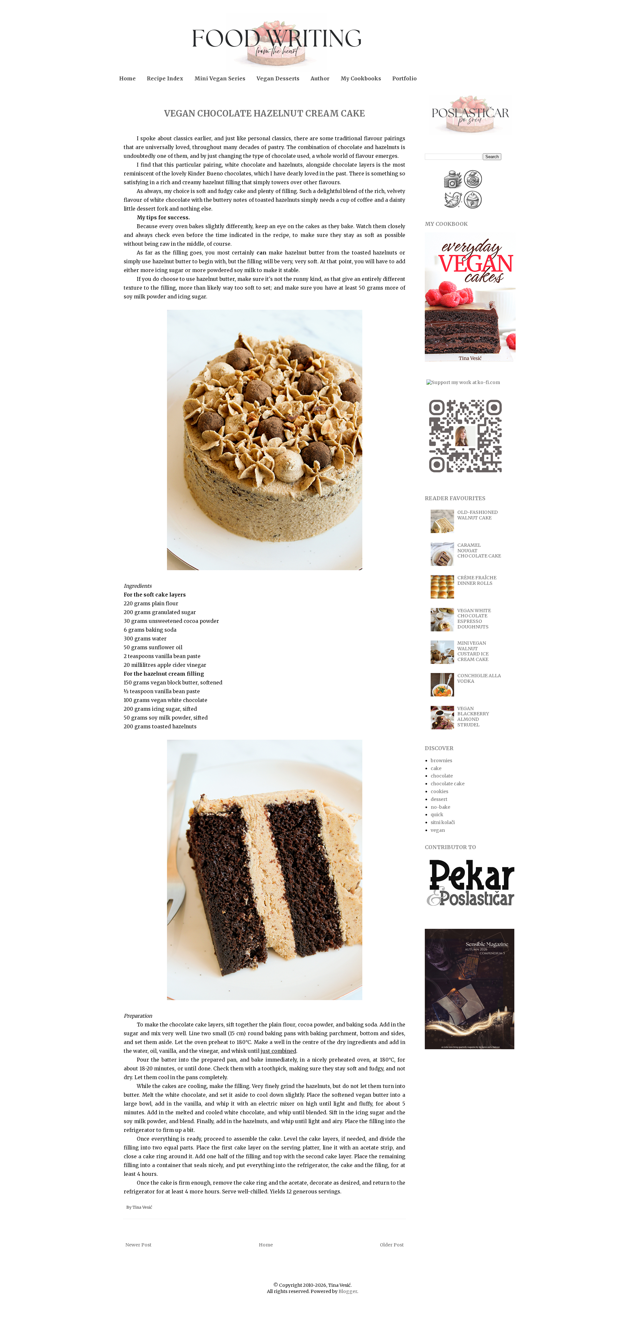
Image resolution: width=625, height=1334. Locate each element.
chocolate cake (448, 784)
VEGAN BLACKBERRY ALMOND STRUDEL (473, 717)
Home (127, 78)
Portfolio (404, 78)
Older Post (392, 1245)
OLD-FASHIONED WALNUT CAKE (477, 515)
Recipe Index (165, 78)
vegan (438, 830)
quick (437, 815)
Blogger (348, 1291)
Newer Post (138, 1245)
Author (320, 78)
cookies (439, 791)
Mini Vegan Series (219, 78)
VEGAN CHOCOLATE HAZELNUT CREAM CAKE (264, 113)
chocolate (442, 776)
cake (436, 768)
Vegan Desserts (278, 78)
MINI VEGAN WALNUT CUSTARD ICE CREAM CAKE (473, 651)
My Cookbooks (360, 78)
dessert (439, 799)
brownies (441, 760)
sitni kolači (443, 822)
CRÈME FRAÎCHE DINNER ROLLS (476, 580)
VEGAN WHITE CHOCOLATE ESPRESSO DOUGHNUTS (474, 619)
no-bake (440, 807)
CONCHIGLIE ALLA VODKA (479, 678)
